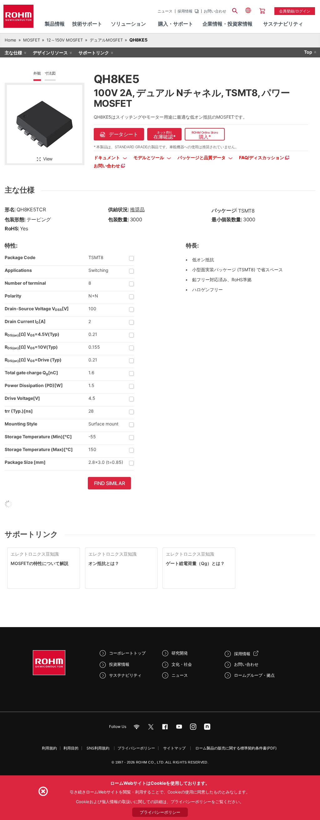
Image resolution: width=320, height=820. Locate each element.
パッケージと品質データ (202, 157)
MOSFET (31, 39)
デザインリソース (50, 52)
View (47, 158)
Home (10, 39)
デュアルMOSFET (106, 39)
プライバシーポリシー (136, 748)
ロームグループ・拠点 (254, 675)
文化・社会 (182, 664)
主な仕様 (13, 52)
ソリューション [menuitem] (128, 24)
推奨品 (137, 209)
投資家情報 (119, 664)
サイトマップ (174, 748)
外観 (37, 73)
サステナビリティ (125, 675)
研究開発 (180, 653)
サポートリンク (93, 52)
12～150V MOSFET (65, 39)
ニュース (165, 11)
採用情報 (185, 11)
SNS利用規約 (98, 748)
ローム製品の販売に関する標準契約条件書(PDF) (236, 748)
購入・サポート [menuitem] (175, 24)
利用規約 (49, 748)
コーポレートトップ (127, 653)
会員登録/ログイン (294, 11)
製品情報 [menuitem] (55, 24)
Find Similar (109, 483)
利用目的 (70, 748)
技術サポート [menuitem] (87, 24)
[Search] (235, 10)
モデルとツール (149, 157)
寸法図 (50, 73)
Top (308, 52)
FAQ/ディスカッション (262, 157)
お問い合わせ (215, 11)
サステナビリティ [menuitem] (283, 24)
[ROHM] (18, 18)
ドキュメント (107, 157)
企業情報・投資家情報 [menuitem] (227, 24)
